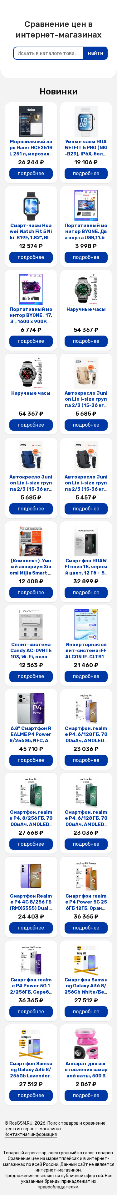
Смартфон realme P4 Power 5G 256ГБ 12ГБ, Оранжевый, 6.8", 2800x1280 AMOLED (86, 908)
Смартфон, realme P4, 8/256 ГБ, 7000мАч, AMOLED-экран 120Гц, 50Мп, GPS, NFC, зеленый (30, 827)
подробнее (31, 173)
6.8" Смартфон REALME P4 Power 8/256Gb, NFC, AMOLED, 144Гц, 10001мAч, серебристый (30, 744)
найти (95, 53)
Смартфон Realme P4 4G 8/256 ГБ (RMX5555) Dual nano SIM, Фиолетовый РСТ (31, 908)
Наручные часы (86, 309)
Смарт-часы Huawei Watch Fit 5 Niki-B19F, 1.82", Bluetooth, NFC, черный (31, 238)
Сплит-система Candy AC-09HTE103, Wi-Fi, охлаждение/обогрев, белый (31, 657)
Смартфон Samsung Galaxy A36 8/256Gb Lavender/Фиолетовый (30, 1073)
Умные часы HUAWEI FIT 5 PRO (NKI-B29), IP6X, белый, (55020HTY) (86, 151)
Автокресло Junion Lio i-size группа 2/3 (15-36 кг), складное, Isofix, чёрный (86, 489)
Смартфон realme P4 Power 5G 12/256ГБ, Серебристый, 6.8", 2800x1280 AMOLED (31, 992)
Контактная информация (31, 1134)
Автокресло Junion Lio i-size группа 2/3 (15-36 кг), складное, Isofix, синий (30, 489)
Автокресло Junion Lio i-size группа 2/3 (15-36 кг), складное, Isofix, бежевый (86, 405)
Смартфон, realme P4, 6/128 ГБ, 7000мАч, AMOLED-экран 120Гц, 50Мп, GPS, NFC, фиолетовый (86, 744)
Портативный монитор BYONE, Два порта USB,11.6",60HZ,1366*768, (86, 235)
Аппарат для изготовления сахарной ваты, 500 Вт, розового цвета (86, 1076)
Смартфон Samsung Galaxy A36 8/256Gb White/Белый (86, 989)
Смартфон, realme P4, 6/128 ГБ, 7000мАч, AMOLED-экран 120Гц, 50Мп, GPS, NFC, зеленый (86, 827)
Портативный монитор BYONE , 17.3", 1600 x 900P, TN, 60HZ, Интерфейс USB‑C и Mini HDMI (31, 324)
